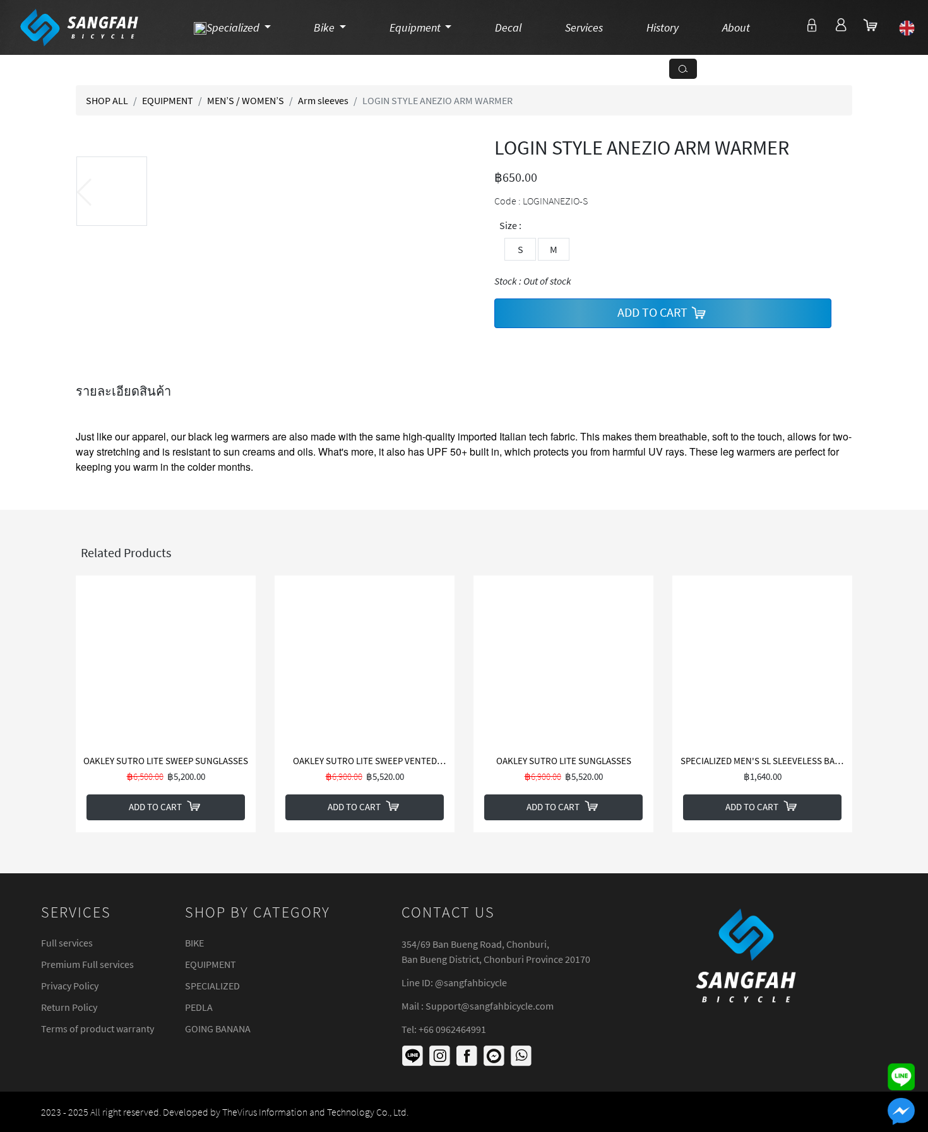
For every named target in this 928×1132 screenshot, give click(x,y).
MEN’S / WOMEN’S (245, 100)
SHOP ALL (107, 100)
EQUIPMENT (167, 100)
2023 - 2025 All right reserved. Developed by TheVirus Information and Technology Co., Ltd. (224, 1111)
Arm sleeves (323, 100)
